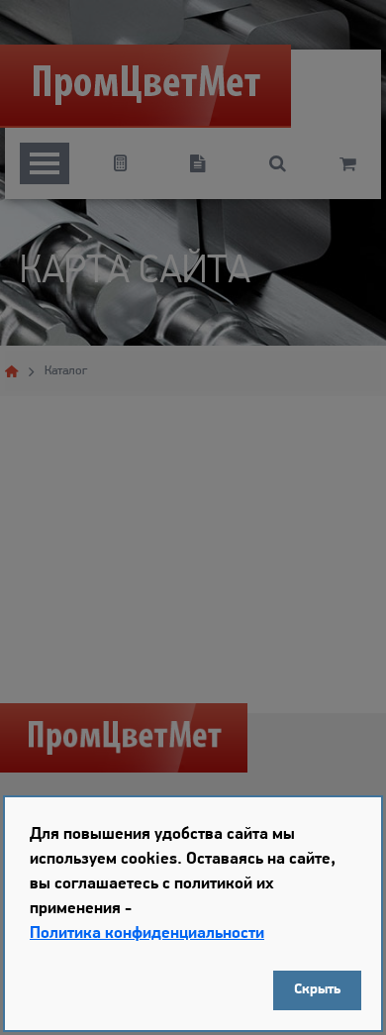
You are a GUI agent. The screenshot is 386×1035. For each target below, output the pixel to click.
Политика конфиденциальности (147, 933)
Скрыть (317, 990)
